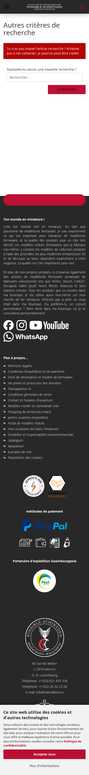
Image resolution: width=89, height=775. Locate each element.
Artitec (56, 281)
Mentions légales (20, 366)
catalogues (15, 440)
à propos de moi (19, 452)
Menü (7, 7)
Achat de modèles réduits (26, 423)
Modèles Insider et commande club (33, 406)
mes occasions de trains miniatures (33, 429)
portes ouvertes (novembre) (28, 417)
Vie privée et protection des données (34, 383)
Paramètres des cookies (25, 457)
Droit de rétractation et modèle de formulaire (40, 377)
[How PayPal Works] (44, 525)
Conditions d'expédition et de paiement (36, 371)
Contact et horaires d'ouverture (30, 400)
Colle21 (79, 281)
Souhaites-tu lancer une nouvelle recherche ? (41, 69)
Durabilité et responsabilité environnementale (40, 434)
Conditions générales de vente (30, 394)
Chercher (67, 89)
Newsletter (16, 446)
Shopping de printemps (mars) (29, 412)
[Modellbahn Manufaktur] (44, 7)
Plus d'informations (44, 766)
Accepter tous (44, 754)
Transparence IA (19, 389)
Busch (67, 281)
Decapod (9, 286)
